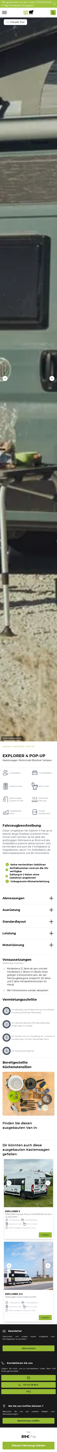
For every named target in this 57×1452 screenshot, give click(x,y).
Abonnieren (28, 1348)
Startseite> (8, 746)
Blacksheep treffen (28, 1420)
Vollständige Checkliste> (14, 963)
